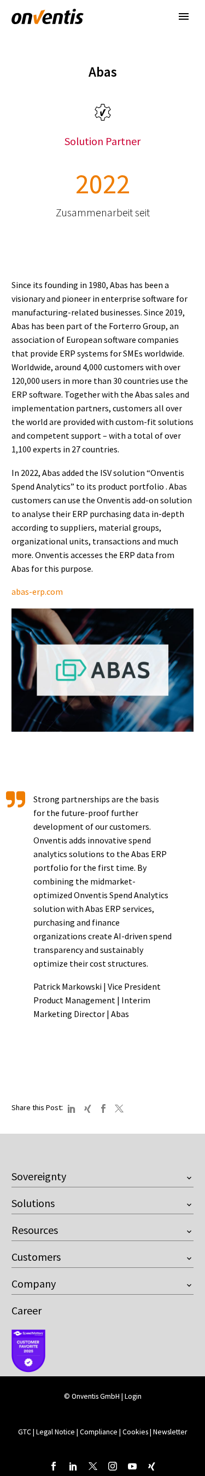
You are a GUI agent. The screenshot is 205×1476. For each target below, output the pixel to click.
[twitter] (93, 1466)
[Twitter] (119, 1108)
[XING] (87, 1108)
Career (26, 1310)
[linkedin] (73, 1466)
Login (133, 1396)
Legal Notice (56, 1432)
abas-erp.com (37, 591)
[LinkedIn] (71, 1108)
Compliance (99, 1432)
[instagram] (112, 1466)
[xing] (152, 1466)
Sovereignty (38, 1176)
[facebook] (53, 1466)
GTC (24, 1432)
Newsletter (170, 1432)
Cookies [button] (135, 1432)
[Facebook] (103, 1108)
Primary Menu (184, 16)
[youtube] (132, 1466)
